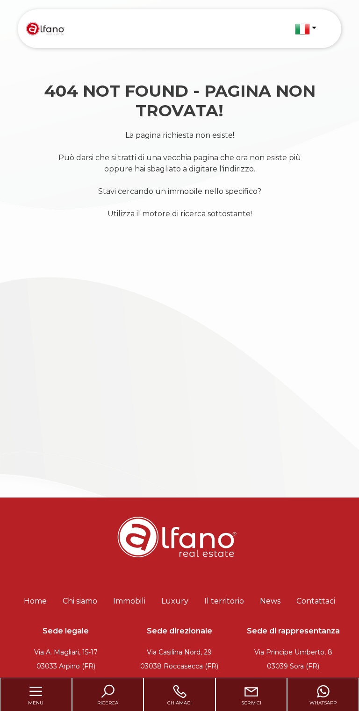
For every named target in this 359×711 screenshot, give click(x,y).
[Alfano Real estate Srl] (45, 28)
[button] (305, 29)
